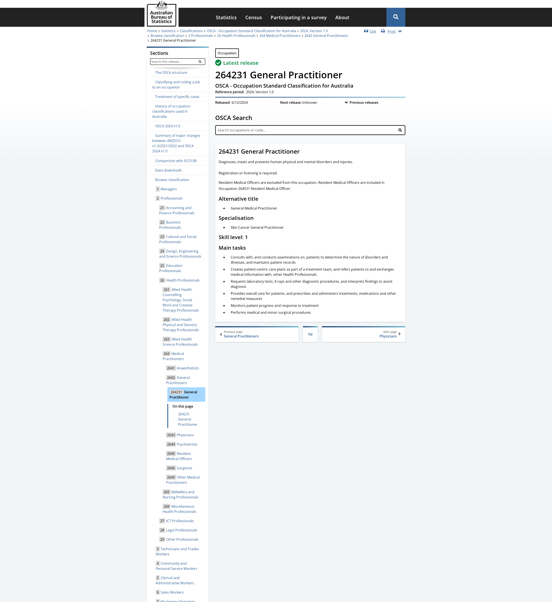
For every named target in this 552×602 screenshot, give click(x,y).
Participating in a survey (299, 17)
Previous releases (364, 102)
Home (152, 30)
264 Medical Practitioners (280, 35)
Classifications (191, 30)
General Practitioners (241, 334)
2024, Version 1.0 (314, 30)
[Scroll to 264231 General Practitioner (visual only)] (304, 152)
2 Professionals (200, 35)
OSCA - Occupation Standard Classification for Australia (251, 30)
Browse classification (167, 35)
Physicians (388, 334)
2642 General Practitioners (326, 35)
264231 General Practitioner (188, 419)
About (342, 17)
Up (310, 334)
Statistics (226, 17)
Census (253, 17)
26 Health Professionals (236, 35)
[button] (395, 17)
